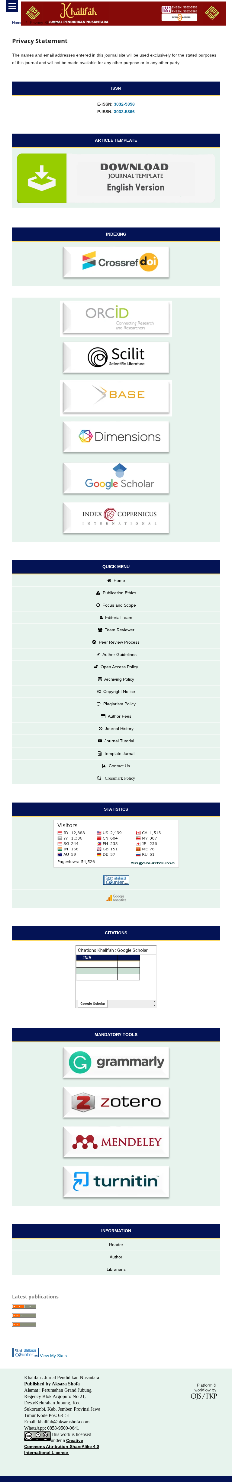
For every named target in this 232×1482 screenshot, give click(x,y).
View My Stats (53, 1355)
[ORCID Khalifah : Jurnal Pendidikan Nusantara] (116, 320)
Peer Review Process (119, 642)
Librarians (116, 1269)
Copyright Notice (119, 691)
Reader (116, 1244)
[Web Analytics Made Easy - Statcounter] (25, 1355)
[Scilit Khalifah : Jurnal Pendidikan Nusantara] (116, 359)
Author (116, 1257)
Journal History (119, 728)
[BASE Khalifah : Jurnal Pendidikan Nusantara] (116, 399)
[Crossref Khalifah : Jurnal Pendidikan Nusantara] (116, 264)
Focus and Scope (119, 605)
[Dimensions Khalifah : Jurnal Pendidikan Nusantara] (116, 439)
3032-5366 (124, 111)
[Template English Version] (116, 178)
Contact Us (119, 765)
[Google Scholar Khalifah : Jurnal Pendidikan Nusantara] (116, 480)
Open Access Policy (119, 666)
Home (17, 22)
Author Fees (119, 716)
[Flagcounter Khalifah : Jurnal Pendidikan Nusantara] (116, 844)
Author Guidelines (119, 654)
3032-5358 (124, 104)
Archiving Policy (119, 679)
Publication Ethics (119, 592)
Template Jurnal (119, 753)
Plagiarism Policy (119, 703)
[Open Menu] (12, 6)
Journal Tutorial (119, 740)
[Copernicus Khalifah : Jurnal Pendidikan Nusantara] (116, 520)
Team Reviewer (119, 629)
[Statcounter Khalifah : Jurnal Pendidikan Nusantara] (116, 881)
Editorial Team (118, 617)
